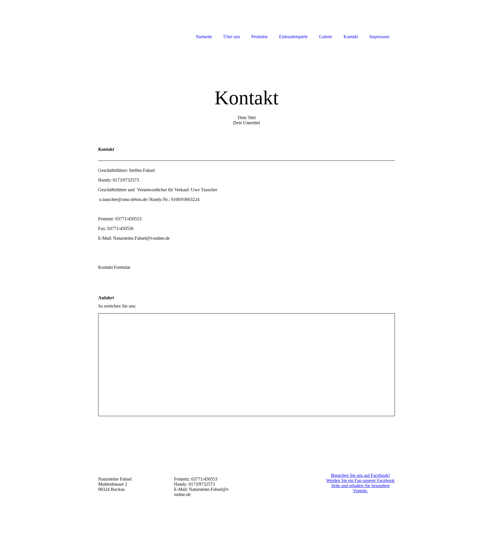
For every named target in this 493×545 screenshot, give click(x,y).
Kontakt (351, 36)
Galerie (325, 36)
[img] (246, 87)
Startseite (204, 36)
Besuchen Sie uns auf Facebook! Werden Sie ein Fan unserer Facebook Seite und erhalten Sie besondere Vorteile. (360, 483)
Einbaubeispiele (293, 36)
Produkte (259, 36)
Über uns (231, 36)
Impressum (379, 36)
